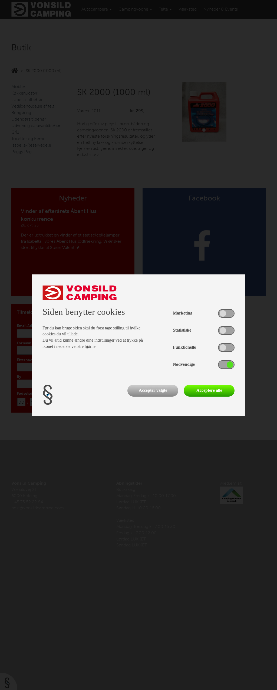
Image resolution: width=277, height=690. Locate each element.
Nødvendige (184, 364)
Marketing (182, 313)
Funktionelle (184, 347)
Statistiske (182, 330)
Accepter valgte (153, 390)
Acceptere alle (209, 390)
